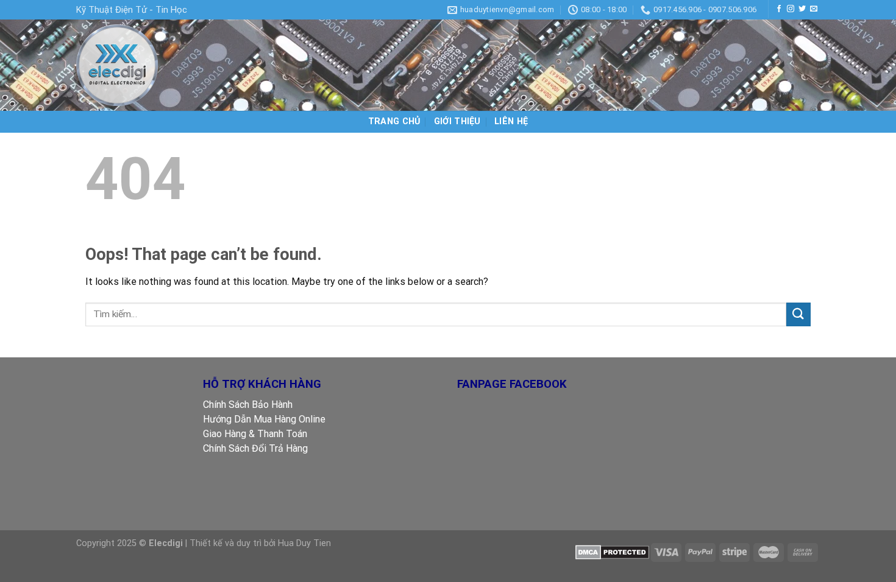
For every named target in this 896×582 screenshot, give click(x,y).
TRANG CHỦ (394, 121)
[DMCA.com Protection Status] (612, 552)
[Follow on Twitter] (802, 9)
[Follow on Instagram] (790, 9)
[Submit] (798, 314)
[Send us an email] (813, 9)
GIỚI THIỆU (457, 121)
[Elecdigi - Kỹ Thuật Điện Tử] (137, 65)
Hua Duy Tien (304, 543)
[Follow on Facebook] (779, 9)
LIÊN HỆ (511, 121)
